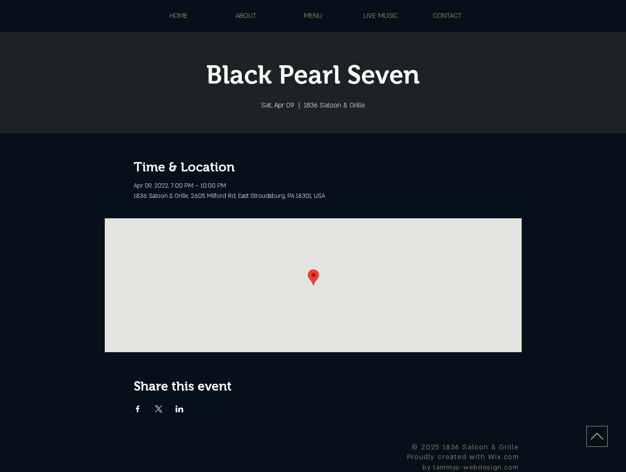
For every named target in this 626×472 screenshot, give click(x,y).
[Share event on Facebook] (138, 408)
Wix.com (503, 457)
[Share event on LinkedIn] (179, 408)
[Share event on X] (159, 408)
